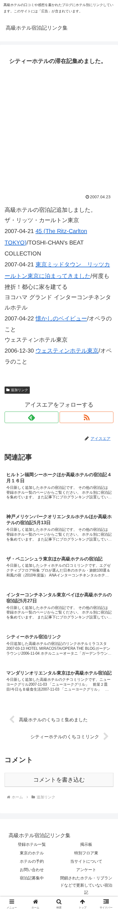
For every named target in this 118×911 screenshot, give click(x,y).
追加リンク (19, 390)
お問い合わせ (32, 869)
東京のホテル (32, 853)
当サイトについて (86, 861)
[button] (106, 815)
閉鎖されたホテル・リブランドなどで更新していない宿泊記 (86, 885)
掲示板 (86, 844)
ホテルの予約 (32, 861)
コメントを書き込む (59, 780)
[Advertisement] (59, 129)
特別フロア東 (86, 853)
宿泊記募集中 (32, 878)
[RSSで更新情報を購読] (86, 417)
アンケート (86, 869)
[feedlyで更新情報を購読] (31, 417)
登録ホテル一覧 (32, 844)
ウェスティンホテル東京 (67, 350)
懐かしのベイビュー (61, 318)
